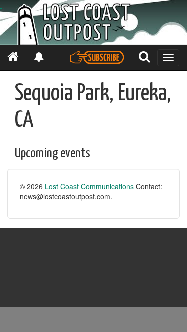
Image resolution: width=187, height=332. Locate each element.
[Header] (93, 22)
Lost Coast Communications (89, 186)
